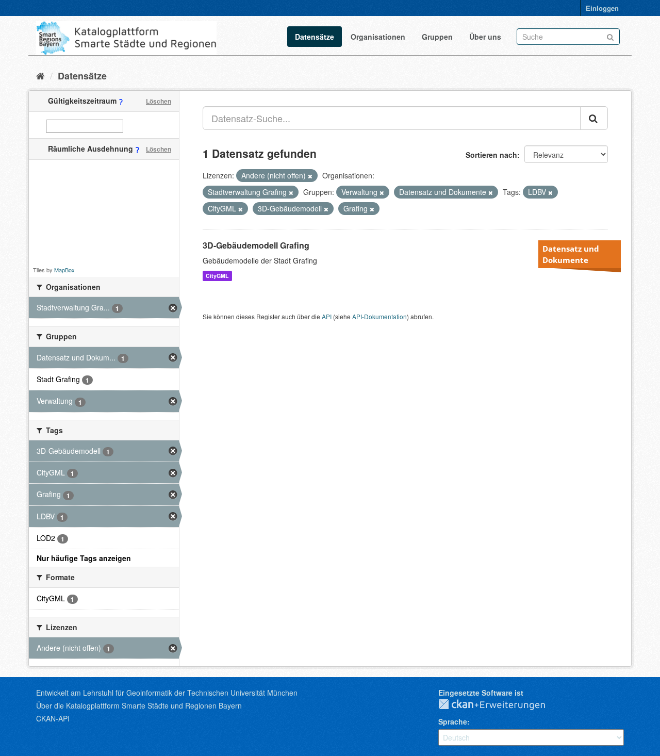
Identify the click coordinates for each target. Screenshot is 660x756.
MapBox (64, 270)
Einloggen (602, 8)
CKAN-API (53, 718)
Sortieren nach (491, 155)
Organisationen (378, 36)
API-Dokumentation (379, 316)
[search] (594, 118)
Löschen (158, 101)
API (327, 316)
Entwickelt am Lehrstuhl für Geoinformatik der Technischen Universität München (167, 692)
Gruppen (437, 36)
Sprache (452, 721)
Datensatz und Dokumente (570, 254)
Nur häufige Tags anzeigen (84, 558)
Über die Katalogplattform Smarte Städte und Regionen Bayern (139, 705)
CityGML (217, 276)
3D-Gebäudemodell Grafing (256, 245)
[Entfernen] (310, 176)
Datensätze (314, 36)
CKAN (500, 705)
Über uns (485, 36)
